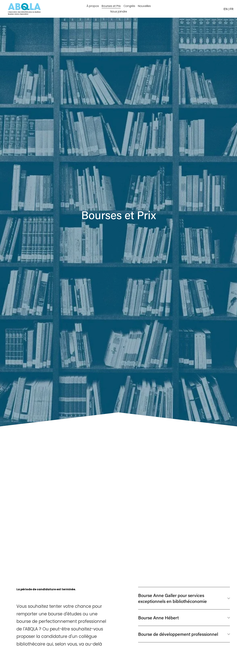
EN (226, 9)
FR (232, 9)
